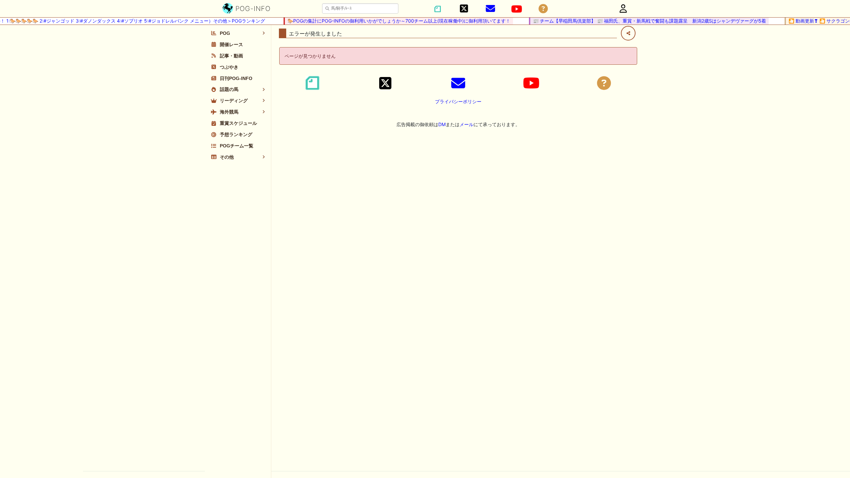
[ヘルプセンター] (543, 9)
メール (466, 124)
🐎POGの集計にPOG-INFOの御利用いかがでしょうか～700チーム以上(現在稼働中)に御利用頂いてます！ (393, 21)
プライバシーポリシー (458, 101)
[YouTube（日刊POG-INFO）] (516, 9)
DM (442, 124)
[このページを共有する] (628, 33)
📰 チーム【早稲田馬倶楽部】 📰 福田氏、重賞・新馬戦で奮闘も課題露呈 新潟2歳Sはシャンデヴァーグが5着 (644, 21)
